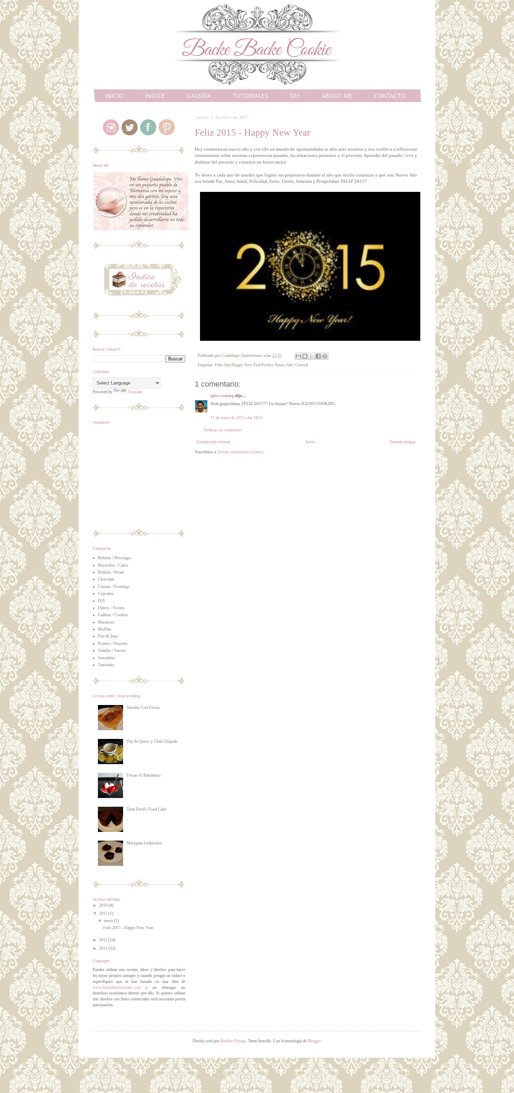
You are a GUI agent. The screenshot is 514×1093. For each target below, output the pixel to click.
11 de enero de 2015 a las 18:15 (236, 417)
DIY (295, 96)
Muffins (105, 629)
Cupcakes (106, 593)
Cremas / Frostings (113, 586)
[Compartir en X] (311, 356)
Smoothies (106, 657)
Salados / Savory (112, 650)
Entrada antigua (402, 441)
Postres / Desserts (113, 643)
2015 (103, 913)
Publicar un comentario (223, 429)
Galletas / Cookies (113, 614)
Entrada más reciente (213, 441)
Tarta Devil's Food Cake (146, 809)
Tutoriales (106, 664)
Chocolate (106, 579)
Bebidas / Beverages (114, 557)
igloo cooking (222, 395)
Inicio (310, 441)
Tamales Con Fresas (143, 707)
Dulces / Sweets (111, 607)
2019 (103, 905)
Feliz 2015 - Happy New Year (128, 927)
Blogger (314, 1040)
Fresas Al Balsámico (143, 775)
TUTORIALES (251, 96)
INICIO (114, 96)
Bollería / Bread (111, 572)
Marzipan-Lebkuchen (144, 843)
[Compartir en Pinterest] (324, 356)
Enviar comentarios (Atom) (240, 452)
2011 (103, 948)
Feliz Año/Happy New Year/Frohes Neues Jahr (254, 364)
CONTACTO (390, 96)
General (301, 364)
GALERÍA (199, 96)
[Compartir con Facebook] (318, 356)
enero (109, 920)
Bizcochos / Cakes (113, 565)
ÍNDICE (155, 96)
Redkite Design (233, 1040)
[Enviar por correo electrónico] (298, 356)
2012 (103, 939)
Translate (135, 391)
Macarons (106, 622)
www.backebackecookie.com (117, 987)
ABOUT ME (337, 96)
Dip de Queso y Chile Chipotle (152, 741)
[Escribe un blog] (304, 356)
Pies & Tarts (108, 636)
